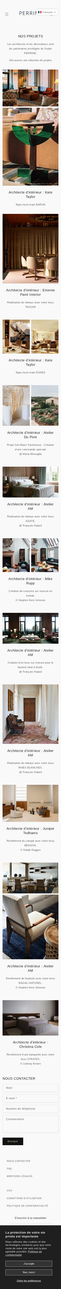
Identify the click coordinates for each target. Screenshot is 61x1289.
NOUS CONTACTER (18, 1161)
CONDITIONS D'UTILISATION (24, 1198)
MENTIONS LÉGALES (19, 1176)
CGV (9, 1190)
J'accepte (29, 1263)
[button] (7, 14)
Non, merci (29, 1272)
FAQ (9, 1168)
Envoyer (13, 1141)
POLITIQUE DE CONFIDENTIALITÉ (27, 1205)
